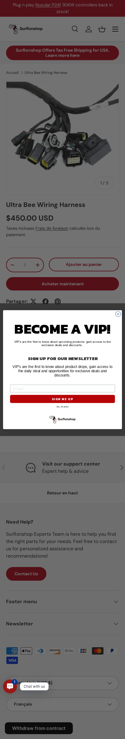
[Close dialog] (118, 314)
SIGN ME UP (62, 399)
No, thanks (62, 406)
